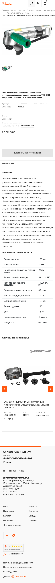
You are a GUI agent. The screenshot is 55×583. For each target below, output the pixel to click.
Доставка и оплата (12, 525)
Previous (5, 389)
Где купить (8, 521)
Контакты (33, 511)
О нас (6, 506)
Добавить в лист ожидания (27, 153)
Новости (33, 506)
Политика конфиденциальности (18, 563)
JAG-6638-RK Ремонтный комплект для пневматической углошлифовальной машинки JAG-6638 (26, 405)
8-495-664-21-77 (17, 451)
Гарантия (33, 521)
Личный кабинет (15, 554)
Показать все (27, 126)
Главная (5, 10)
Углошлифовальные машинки (20, 13)
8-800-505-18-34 (17, 458)
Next (50, 389)
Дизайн (6, 577)
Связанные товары (15, 337)
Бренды (32, 516)
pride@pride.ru (16, 477)
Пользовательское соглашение (17, 567)
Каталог (18, 10)
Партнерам (8, 511)
